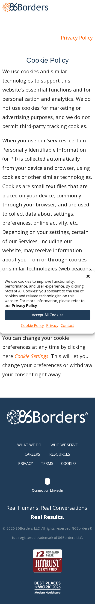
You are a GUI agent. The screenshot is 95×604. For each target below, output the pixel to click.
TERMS (47, 463)
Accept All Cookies (47, 314)
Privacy (52, 325)
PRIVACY (25, 463)
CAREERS (32, 454)
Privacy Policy (77, 37)
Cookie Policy (32, 325)
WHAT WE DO (29, 445)
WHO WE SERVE (64, 445)
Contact (67, 325)
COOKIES (69, 463)
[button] (88, 276)
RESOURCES (59, 454)
